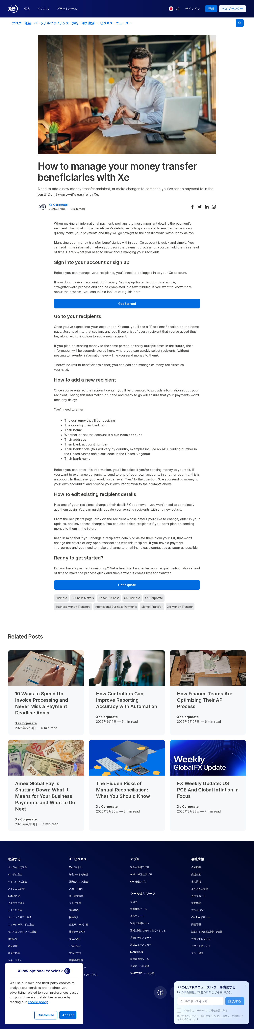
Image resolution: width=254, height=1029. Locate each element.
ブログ (16, 23)
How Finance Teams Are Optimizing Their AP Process (204, 700)
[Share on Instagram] (214, 206)
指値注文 (74, 917)
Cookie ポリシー (200, 917)
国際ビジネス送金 (78, 881)
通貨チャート (137, 916)
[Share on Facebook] (192, 206)
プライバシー (198, 910)
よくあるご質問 (199, 888)
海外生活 (88, 23)
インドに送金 (15, 874)
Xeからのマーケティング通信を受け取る (206, 1010)
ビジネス (43, 9)
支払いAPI (74, 938)
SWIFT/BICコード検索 (142, 973)
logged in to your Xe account (164, 273)
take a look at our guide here (118, 292)
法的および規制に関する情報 (206, 931)
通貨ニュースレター (141, 944)
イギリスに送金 (16, 902)
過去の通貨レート (139, 923)
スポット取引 (76, 888)
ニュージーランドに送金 (21, 924)
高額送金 (12, 938)
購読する (234, 1001)
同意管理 (196, 924)
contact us (159, 548)
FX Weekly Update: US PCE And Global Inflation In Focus (208, 790)
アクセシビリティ (200, 945)
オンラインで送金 (17, 867)
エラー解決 (197, 953)
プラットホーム (66, 9)
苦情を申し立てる (200, 938)
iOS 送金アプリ (138, 881)
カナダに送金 (15, 910)
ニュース (122, 23)
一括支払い (75, 945)
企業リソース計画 (78, 924)
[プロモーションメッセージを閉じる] (246, 984)
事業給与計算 (76, 960)
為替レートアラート (141, 937)
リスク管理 (75, 902)
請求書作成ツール (139, 959)
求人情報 (196, 881)
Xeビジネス (75, 867)
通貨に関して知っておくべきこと (148, 930)
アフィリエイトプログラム (83, 974)
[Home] (13, 9)
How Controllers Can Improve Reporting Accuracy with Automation (126, 700)
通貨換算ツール (138, 908)
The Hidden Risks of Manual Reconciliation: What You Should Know (123, 790)
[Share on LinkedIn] (206, 206)
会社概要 (196, 867)
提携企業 (196, 874)
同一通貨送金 (76, 895)
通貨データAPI (77, 931)
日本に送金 (14, 895)
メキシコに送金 (16, 888)
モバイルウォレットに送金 (22, 931)
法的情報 (196, 902)
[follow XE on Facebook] (160, 992)
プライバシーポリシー (220, 1016)
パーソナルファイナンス (51, 23)
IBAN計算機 (136, 951)
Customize (46, 1015)
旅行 (75, 23)
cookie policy (38, 1002)
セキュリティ (15, 960)
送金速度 (12, 945)
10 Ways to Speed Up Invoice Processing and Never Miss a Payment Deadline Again (41, 703)
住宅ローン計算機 (139, 966)
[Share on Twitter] (199, 206)
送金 (28, 23)
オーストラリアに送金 (20, 917)
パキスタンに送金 (17, 881)
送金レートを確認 (78, 874)
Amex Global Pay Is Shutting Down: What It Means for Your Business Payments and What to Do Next (45, 796)
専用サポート (198, 895)
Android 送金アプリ (141, 874)
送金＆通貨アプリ (139, 867)
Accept (68, 1015)
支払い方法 (75, 953)
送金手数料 (14, 953)
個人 (27, 9)
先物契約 (74, 910)
